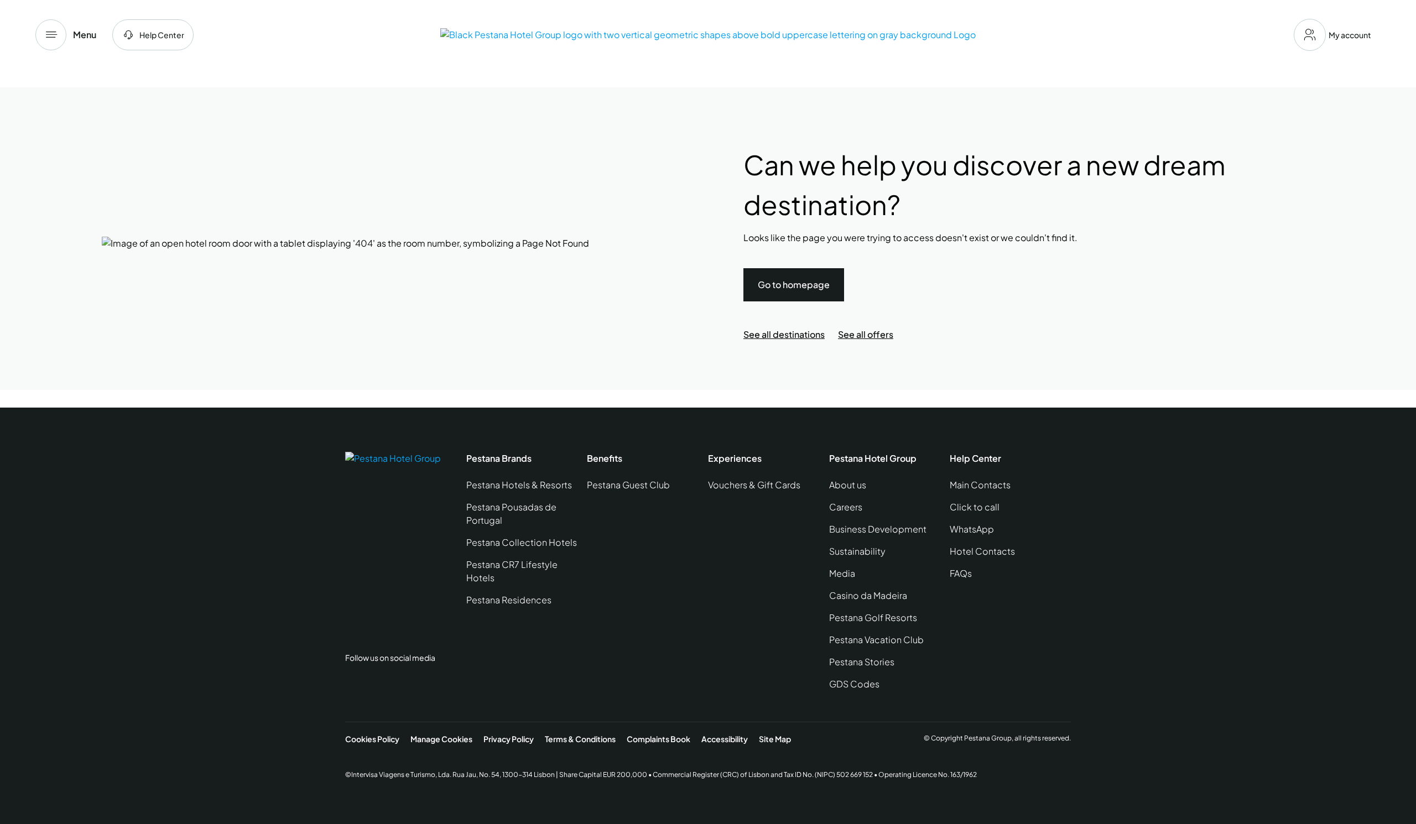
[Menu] (50, 34)
